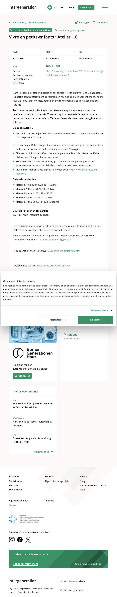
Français (73, 581)
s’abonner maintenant (25, 563)
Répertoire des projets (57, 481)
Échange (14, 476)
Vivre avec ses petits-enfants (63, 250)
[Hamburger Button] (105, 7)
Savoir (83, 476)
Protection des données (28, 592)
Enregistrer (86, 7)
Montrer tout (41, 451)
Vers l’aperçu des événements (30, 22)
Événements (15, 489)
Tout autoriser (95, 320)
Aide (82, 489)
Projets (49, 476)
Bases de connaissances (93, 485)
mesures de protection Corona (52, 265)
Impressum (25, 588)
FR (62, 7)
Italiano (81, 581)
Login (72, 7)
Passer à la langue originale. (70, 30)
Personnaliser (56, 320)
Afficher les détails (99, 310)
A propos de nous (19, 500)
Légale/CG (14, 588)
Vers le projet (22, 375)
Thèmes (49, 500)
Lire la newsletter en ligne (88, 564)
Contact (13, 505)
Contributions (16, 481)
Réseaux (13, 485)
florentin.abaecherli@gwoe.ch (55, 239)
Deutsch (64, 581)
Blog (82, 481)
